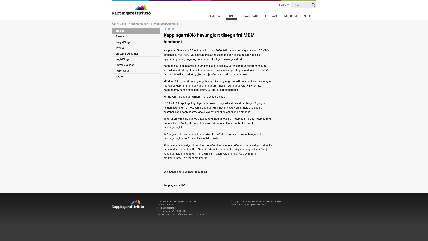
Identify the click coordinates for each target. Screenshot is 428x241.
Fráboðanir (251, 16)
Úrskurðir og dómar (127, 53)
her (205, 171)
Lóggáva (271, 16)
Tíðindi (125, 24)
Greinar (120, 36)
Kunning (231, 16)
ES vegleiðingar (125, 65)
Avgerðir (120, 48)
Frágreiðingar (123, 42)
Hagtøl (119, 76)
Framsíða (213, 16)
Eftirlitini (282, 5)
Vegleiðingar (123, 59)
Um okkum (290, 16)
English (307, 16)
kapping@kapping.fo (166, 208)
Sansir (263, 205)
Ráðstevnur (122, 70)
